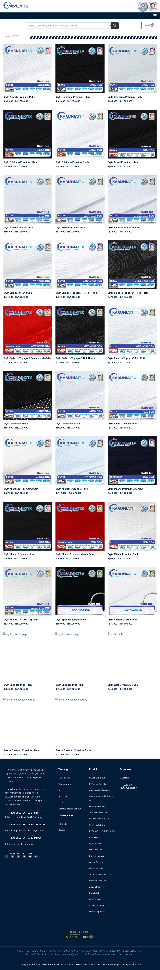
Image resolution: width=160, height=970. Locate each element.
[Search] (115, 25)
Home (6, 36)
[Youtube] (30, 856)
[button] (155, 15)
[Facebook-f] (18, 856)
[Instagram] (6, 856)
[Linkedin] (36, 856)
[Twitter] (24, 856)
